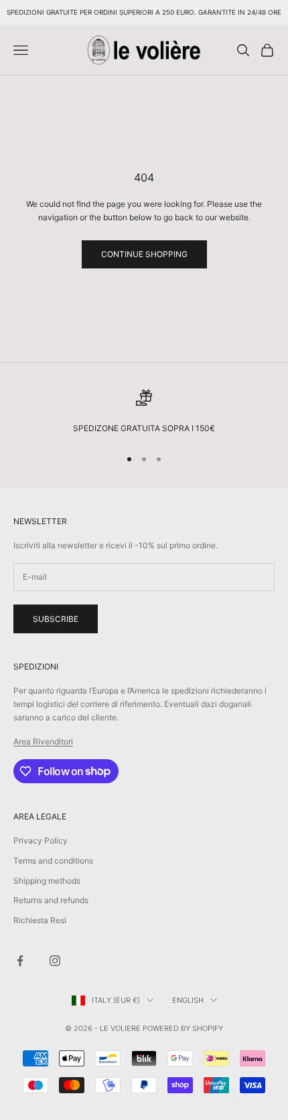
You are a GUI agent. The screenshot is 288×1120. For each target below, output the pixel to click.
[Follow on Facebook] (20, 960)
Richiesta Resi (39, 920)
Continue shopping (144, 254)
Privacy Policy (40, 840)
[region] (144, 412)
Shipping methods (46, 881)
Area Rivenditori (43, 741)
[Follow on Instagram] (55, 960)
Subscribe (55, 619)
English (188, 1000)
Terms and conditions (53, 861)
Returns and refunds (50, 900)
